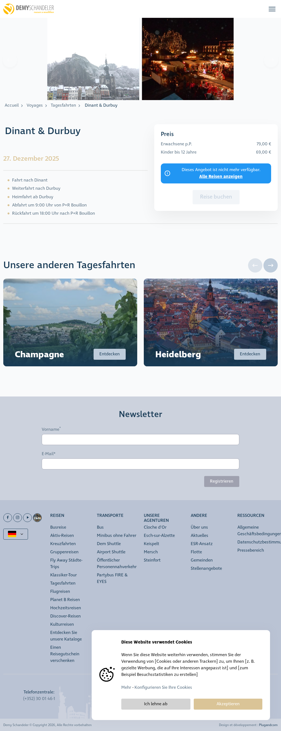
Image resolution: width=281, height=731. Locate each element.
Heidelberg (178, 355)
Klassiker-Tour (63, 575)
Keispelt (151, 544)
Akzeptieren (228, 704)
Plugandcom (268, 725)
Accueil (12, 105)
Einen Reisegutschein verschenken (64, 654)
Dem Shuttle (109, 544)
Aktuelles (199, 536)
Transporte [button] (110, 515)
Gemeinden (202, 560)
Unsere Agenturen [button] (156, 518)
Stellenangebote (206, 568)
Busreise (58, 527)
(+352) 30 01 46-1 (39, 699)
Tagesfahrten (63, 105)
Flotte (196, 552)
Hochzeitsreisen (65, 608)
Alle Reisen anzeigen (221, 177)
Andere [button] (199, 515)
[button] (272, 9)
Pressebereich (250, 550)
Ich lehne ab (155, 704)
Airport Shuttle (111, 552)
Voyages (35, 105)
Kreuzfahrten (63, 544)
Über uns (199, 527)
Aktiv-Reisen (62, 536)
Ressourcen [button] (250, 515)
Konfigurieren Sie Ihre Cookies (163, 687)
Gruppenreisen (64, 552)
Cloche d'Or (155, 527)
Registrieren (221, 481)
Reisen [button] (57, 515)
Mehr (126, 687)
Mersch (151, 552)
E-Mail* (49, 454)
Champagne (39, 355)
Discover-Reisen (65, 616)
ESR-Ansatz (202, 544)
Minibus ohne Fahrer (116, 536)
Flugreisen (60, 591)
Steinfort (152, 560)
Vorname (50, 429)
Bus (100, 527)
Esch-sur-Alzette (159, 536)
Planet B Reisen (65, 600)
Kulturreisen (62, 624)
